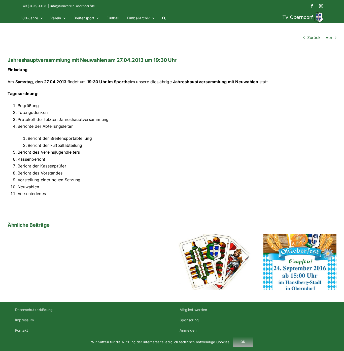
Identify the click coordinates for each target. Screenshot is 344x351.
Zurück (314, 37)
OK (242, 342)
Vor (329, 37)
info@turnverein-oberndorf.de (72, 6)
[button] (163, 17)
